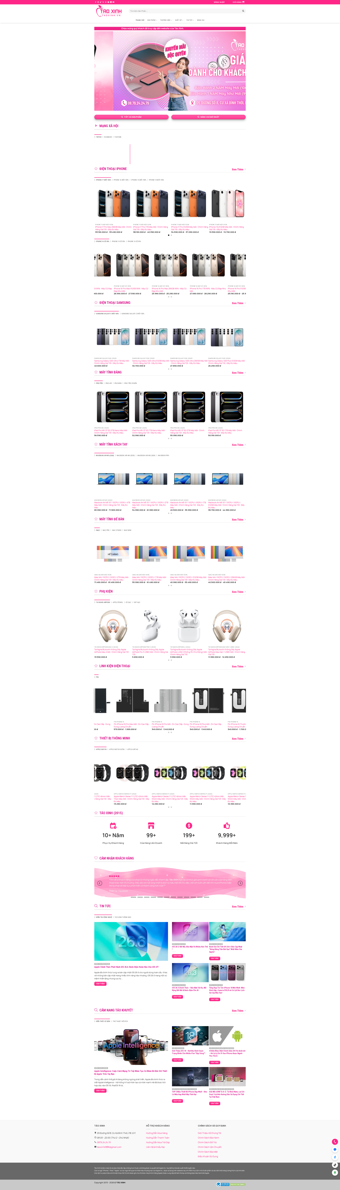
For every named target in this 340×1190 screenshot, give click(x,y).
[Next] (240, 71)
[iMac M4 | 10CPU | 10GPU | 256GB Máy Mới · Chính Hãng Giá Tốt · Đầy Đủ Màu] (124, 553)
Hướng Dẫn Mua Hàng (156, 1133)
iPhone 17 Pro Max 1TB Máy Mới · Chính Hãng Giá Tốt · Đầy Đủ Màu (136, 228)
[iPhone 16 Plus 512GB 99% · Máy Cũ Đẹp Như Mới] (204, 265)
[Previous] (99, 71)
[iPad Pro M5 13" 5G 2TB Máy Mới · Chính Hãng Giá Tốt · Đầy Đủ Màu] (189, 407)
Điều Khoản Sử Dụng (208, 1156)
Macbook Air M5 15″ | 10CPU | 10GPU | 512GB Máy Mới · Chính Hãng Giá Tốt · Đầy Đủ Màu (132, 505)
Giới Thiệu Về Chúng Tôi (209, 1133)
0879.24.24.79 (103, 1142)
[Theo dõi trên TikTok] (100, 2)
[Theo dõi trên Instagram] (98, 2)
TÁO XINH (120, 1182)
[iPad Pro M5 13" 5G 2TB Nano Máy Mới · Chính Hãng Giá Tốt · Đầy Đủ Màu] (113, 407)
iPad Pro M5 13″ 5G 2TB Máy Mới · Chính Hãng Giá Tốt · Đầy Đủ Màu (187, 431)
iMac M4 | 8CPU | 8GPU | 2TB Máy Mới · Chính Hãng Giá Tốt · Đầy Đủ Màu (159, 578)
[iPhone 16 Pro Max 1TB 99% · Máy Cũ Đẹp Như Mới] (242, 265)
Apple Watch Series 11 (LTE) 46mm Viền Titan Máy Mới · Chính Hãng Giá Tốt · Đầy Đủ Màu (241, 798)
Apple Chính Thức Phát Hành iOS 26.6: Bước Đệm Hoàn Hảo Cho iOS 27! (126, 967)
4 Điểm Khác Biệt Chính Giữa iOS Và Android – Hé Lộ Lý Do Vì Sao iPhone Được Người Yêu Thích (227, 1053)
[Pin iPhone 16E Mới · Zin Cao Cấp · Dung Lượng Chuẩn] (242, 700)
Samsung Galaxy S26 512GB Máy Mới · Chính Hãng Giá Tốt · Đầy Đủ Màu (215, 362)
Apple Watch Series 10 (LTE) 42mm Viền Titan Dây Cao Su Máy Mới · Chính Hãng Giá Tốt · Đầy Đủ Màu (202, 798)
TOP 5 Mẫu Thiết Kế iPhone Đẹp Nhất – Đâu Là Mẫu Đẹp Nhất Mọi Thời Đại (189, 1093)
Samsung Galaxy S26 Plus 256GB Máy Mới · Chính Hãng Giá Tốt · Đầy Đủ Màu (179, 362)
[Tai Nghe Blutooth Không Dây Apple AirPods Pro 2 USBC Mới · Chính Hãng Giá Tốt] (200, 626)
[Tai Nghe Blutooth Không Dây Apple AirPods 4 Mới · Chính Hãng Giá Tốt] (162, 626)
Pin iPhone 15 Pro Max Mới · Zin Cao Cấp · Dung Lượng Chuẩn (127, 725)
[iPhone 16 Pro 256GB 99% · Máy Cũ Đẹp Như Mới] (128, 265)
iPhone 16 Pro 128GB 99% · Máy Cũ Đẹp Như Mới (164, 289)
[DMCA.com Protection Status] (238, 1184)
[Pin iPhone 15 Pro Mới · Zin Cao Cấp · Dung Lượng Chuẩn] (166, 700)
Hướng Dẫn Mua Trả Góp (158, 1142)
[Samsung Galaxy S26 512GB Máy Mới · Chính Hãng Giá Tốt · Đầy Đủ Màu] (217, 337)
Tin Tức (189, 20)
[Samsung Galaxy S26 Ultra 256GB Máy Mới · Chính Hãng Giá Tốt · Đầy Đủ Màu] (103, 337)
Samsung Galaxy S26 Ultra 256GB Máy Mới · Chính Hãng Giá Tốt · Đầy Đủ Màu (103, 362)
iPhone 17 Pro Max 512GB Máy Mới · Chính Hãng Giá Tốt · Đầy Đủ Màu (176, 228)
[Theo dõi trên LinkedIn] (111, 2)
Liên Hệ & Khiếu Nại (155, 1147)
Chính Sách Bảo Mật (208, 1151)
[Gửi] (243, 11)
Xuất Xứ (178, 20)
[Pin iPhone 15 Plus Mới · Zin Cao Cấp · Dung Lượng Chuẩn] (204, 700)
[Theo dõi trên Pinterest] (108, 2)
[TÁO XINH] (109, 11)
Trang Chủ (140, 20)
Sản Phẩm (151, 20)
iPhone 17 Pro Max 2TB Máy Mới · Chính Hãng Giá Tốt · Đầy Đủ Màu (99, 228)
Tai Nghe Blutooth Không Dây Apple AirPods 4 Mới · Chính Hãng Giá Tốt (159, 650)
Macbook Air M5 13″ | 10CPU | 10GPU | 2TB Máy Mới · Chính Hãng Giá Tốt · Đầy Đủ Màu (208, 505)
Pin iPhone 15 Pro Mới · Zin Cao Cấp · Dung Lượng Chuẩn (165, 725)
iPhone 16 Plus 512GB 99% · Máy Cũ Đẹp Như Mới (202, 289)
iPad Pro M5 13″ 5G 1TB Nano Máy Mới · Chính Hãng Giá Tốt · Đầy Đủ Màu (149, 431)
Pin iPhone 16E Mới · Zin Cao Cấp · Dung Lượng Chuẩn (240, 725)
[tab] (97, 137)
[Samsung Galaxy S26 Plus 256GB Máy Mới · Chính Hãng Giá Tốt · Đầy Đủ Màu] (179, 337)
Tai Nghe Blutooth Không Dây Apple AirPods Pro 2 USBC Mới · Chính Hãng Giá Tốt (199, 652)
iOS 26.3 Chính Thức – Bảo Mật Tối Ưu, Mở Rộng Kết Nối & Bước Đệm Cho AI (189, 989)
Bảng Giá (200, 20)
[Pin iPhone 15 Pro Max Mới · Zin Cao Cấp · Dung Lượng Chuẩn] (128, 700)
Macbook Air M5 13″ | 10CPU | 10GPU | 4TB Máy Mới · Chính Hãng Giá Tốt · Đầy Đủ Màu (170, 505)
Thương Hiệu (165, 20)
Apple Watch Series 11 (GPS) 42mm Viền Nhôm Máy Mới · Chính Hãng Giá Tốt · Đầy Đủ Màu (127, 798)
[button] (219, 2)
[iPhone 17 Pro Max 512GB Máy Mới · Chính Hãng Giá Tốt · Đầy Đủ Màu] (176, 203)
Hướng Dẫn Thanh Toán (157, 1137)
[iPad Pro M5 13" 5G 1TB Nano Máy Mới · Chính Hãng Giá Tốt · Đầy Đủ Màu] (151, 407)
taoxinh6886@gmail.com (109, 1147)
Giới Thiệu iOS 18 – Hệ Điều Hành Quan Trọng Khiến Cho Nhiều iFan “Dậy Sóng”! (188, 1052)
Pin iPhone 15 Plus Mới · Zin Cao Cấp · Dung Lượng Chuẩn (201, 725)
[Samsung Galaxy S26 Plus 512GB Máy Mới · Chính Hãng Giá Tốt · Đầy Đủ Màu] (141, 337)
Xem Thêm (237, 169)
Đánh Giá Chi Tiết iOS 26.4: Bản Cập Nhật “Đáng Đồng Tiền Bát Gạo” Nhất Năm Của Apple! (225, 949)
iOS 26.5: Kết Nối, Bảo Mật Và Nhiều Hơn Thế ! (190, 948)
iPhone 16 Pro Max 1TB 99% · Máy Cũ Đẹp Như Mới (241, 289)
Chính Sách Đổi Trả (207, 1142)
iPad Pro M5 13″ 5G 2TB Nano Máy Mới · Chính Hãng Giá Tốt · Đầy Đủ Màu (111, 431)
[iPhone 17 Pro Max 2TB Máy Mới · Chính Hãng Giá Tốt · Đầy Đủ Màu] (100, 203)
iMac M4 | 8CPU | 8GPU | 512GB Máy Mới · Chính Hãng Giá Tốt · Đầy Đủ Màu (236, 578)
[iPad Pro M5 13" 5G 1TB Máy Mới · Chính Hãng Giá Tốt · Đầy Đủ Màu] (227, 407)
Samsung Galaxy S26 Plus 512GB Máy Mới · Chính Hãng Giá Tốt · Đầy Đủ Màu (141, 362)
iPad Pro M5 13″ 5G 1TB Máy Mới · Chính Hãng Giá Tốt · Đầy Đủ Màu (225, 431)
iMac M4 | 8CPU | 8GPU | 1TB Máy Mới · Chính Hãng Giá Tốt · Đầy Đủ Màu (197, 578)
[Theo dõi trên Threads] (106, 2)
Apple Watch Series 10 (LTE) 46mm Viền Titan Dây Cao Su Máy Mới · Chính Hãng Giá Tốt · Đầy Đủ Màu (164, 798)
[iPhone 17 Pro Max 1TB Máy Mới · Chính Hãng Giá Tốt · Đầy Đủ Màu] (138, 203)
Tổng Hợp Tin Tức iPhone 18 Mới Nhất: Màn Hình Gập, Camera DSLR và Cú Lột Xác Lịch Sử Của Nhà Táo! (227, 990)
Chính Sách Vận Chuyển (210, 1147)
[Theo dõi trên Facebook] (95, 2)
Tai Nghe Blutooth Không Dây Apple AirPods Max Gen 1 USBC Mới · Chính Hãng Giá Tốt (123, 652)
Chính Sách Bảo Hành (208, 1137)
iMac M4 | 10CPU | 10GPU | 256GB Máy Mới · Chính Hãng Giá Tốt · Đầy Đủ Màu (124, 578)
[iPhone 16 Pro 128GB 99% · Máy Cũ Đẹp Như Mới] (166, 265)
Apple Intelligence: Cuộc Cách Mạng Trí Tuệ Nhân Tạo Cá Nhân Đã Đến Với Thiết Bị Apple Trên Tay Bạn (130, 1072)
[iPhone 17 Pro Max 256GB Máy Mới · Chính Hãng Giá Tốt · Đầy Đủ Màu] (214, 203)
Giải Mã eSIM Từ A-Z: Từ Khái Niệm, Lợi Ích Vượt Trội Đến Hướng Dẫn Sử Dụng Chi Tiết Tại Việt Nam (226, 1094)
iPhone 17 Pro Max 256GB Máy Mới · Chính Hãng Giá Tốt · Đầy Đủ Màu (214, 228)
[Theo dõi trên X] (103, 2)
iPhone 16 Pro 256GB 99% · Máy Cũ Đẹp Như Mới (126, 289)
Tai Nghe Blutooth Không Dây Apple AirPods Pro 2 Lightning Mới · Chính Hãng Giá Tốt (237, 652)
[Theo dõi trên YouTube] (113, 2)
